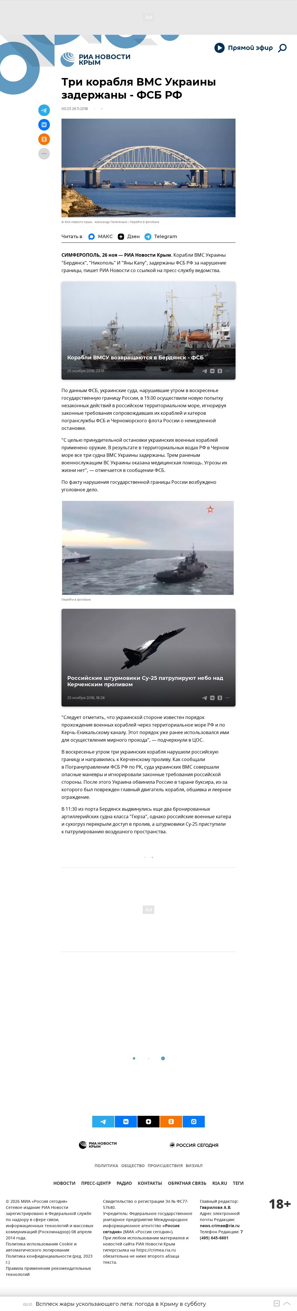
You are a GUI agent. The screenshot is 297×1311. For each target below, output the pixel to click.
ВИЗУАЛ (194, 1166)
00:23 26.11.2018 (74, 108)
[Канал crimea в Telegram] (103, 1121)
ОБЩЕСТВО (133, 1166)
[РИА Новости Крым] (95, 59)
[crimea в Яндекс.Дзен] (148, 1121)
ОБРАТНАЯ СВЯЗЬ (187, 1184)
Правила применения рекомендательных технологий (48, 1271)
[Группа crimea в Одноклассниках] (171, 1121)
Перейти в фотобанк (144, 222)
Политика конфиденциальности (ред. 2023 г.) (49, 1259)
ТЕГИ (238, 1184)
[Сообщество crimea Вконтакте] (126, 1121)
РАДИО (124, 1184)
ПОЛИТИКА (106, 1166)
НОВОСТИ (64, 1184)
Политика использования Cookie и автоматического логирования (41, 1247)
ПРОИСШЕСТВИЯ (165, 1166)
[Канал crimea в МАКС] (194, 1121)
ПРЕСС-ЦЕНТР (96, 1184)
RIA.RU (219, 1184)
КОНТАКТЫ (150, 1184)
